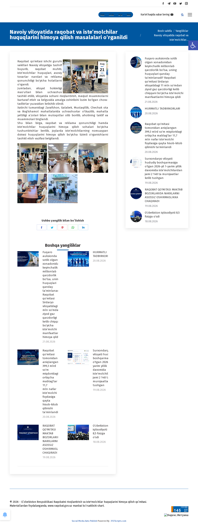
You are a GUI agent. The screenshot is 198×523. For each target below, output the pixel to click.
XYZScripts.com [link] (118, 521)
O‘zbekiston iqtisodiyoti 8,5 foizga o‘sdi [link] (100, 431)
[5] (63, 188)
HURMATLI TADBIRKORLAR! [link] (103, 254)
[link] (193, 45)
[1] (32, 158)
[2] (63, 158)
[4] (32, 188)
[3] (93, 158)
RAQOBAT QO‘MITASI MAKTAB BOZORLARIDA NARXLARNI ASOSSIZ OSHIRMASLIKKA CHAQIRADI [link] (53, 439)
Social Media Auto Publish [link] (84, 521)
